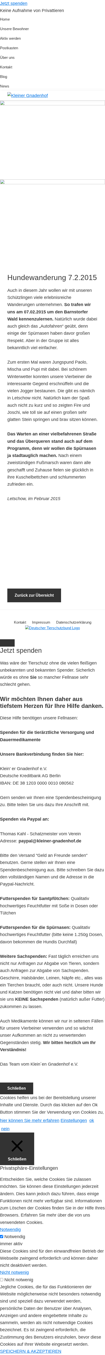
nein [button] (5, 1128)
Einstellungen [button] (74, 1120)
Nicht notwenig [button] (14, 1272)
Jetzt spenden (13, 3)
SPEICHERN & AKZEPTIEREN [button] (30, 1351)
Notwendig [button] (10, 1229)
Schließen (16, 1088)
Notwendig (14, 1236)
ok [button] (91, 1120)
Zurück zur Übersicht (34, 595)
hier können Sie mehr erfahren (29, 1120)
